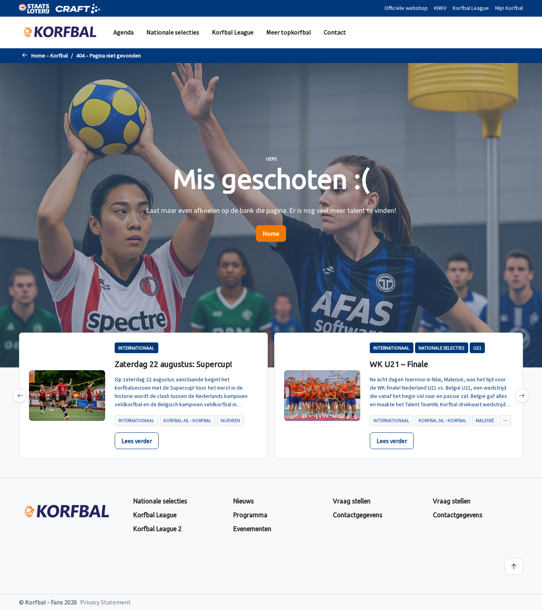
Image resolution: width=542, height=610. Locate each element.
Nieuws (243, 501)
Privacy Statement (105, 602)
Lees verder (136, 441)
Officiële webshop (406, 7)
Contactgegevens (357, 514)
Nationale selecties (172, 32)
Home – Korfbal (49, 55)
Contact (335, 32)
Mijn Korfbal (509, 7)
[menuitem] (123, 32)
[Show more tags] (505, 420)
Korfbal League (471, 7)
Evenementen (252, 528)
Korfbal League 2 (157, 528)
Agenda (123, 32)
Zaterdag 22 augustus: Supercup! (173, 364)
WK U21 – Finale (399, 364)
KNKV (440, 7)
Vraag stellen (352, 501)
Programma (250, 514)
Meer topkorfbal (288, 32)
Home (271, 233)
